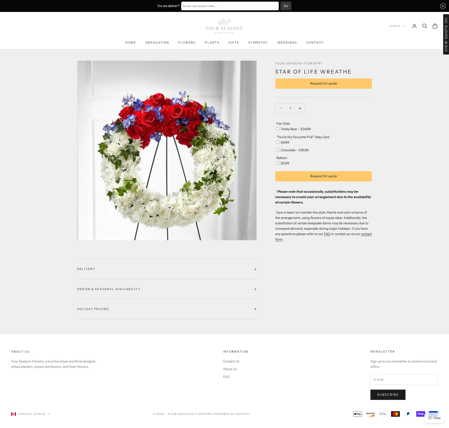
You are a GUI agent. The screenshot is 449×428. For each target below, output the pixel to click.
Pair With (283, 124)
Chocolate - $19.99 (295, 150)
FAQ (327, 234)
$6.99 (285, 142)
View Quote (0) (446, 34)
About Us (230, 369)
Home (130, 42)
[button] (442, 6)
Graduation (157, 42)
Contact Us (231, 361)
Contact (315, 42)
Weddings (287, 42)
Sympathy (258, 42)
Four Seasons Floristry (299, 63)
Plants (212, 42)
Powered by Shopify (232, 414)
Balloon (281, 158)
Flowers (187, 42)
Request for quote (323, 83)
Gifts (233, 42)
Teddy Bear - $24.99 (296, 129)
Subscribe (388, 394)
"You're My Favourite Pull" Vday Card (302, 137)
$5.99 (285, 163)
